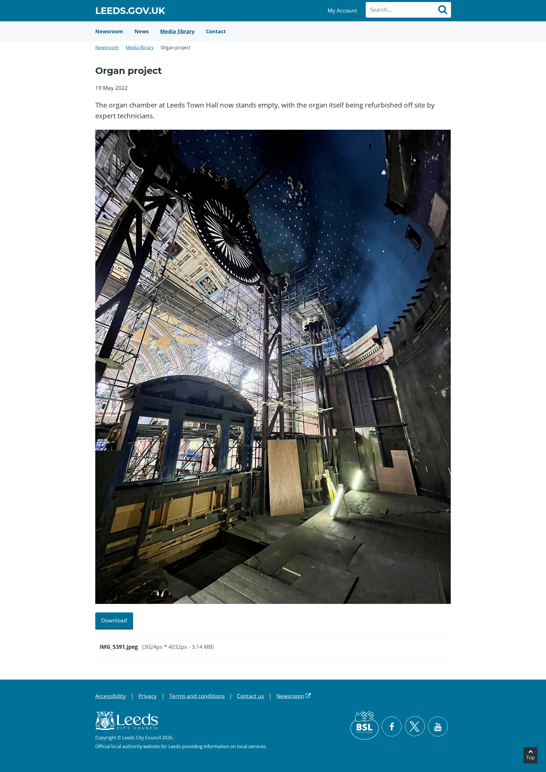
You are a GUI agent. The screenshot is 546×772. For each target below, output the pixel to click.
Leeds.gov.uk (130, 11)
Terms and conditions (197, 696)
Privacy (147, 696)
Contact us (250, 696)
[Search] (442, 10)
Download (114, 620)
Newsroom (107, 47)
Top (530, 757)
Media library (140, 47)
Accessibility (110, 696)
